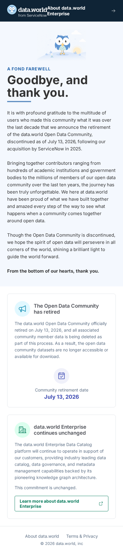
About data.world (42, 536)
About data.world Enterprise (66, 10)
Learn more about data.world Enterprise (49, 503)
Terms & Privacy (82, 536)
